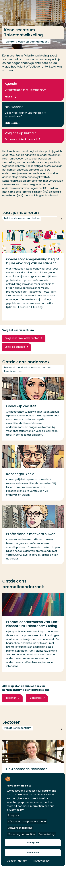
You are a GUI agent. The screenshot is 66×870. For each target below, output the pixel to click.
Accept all (33, 842)
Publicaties (35, 698)
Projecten (10, 698)
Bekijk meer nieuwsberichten (22, 338)
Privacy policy (41, 860)
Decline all (33, 852)
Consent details (17, 860)
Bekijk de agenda (15, 347)
